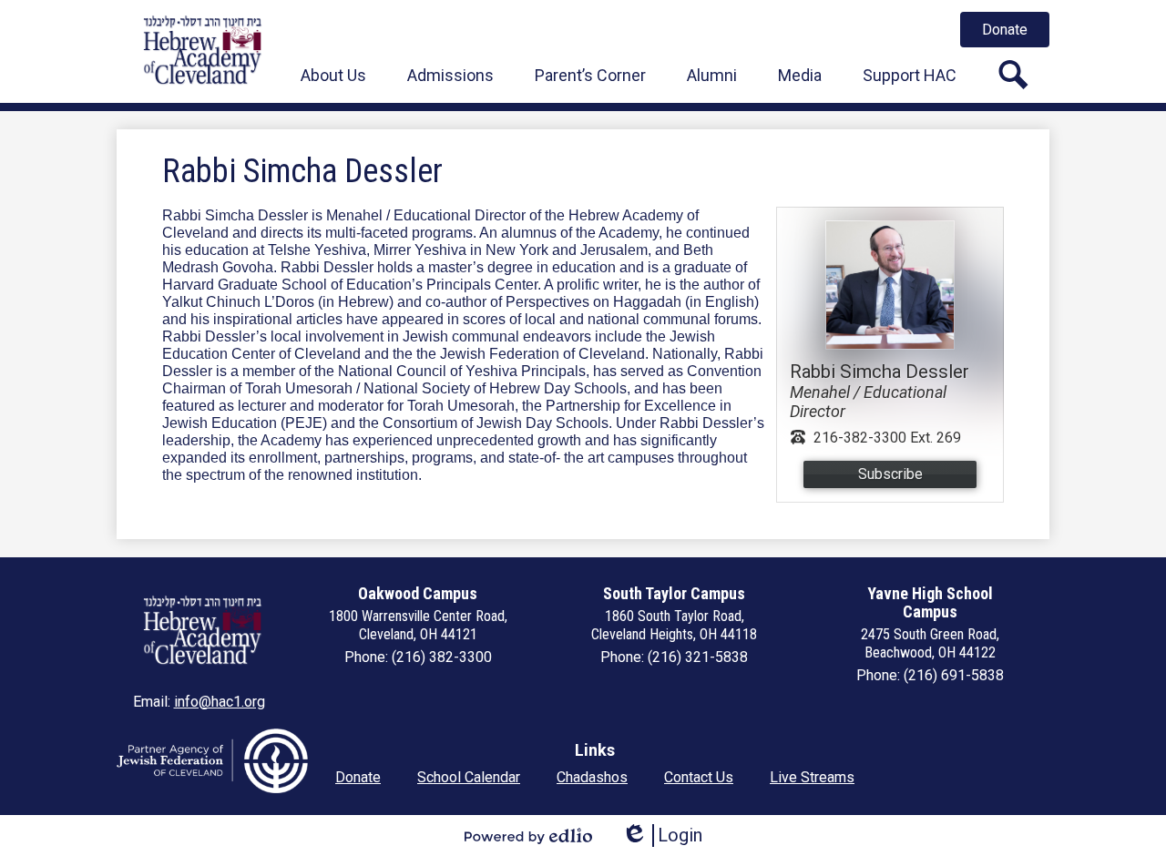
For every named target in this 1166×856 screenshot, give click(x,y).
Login (661, 835)
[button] (333, 74)
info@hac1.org (219, 701)
